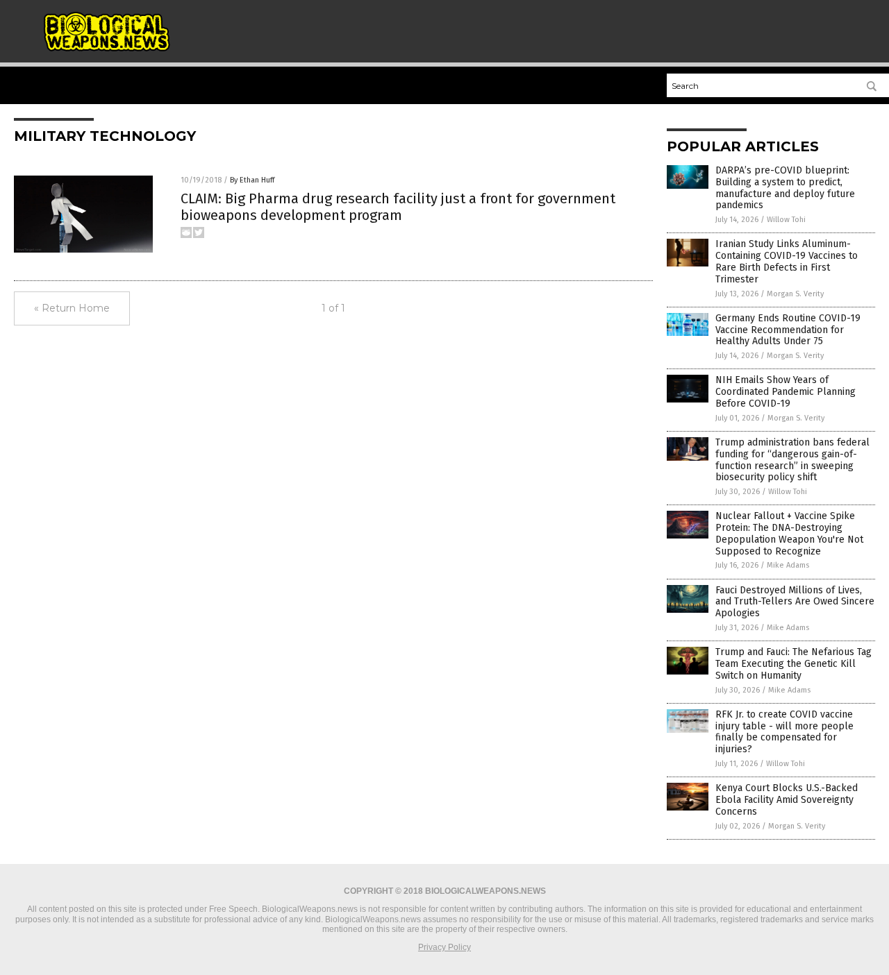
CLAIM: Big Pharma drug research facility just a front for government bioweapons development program (398, 206)
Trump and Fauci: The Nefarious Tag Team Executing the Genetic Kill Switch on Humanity (793, 663)
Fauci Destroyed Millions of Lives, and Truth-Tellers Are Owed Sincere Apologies (794, 602)
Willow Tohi (786, 219)
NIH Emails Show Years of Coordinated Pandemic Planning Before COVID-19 (785, 391)
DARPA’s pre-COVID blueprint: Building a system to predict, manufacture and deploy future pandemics (785, 187)
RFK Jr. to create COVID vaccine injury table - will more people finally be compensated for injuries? (784, 732)
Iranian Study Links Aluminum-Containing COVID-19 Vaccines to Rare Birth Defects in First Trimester (786, 261)
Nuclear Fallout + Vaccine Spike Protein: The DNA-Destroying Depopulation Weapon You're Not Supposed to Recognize (789, 533)
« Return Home (72, 308)
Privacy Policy (444, 947)
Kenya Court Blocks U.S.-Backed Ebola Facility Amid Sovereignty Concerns (786, 799)
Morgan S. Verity (795, 293)
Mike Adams (788, 565)
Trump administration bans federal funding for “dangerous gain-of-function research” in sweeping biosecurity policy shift (792, 459)
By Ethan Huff (252, 180)
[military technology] (106, 49)
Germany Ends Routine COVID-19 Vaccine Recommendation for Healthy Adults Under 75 (788, 330)
